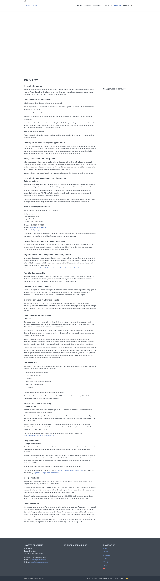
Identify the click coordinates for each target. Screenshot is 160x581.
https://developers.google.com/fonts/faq (70, 470)
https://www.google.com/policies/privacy (47, 473)
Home (105, 548)
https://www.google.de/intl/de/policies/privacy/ (39, 435)
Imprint (105, 565)
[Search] (134, 5)
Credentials (106, 555)
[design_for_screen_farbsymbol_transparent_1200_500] (30, 5)
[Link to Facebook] (131, 578)
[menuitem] (79, 5)
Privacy (105, 562)
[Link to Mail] (134, 578)
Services (106, 551)
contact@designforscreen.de (38, 230)
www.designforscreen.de (38, 227)
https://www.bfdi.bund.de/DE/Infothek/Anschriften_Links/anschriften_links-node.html (51, 268)
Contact (105, 558)
